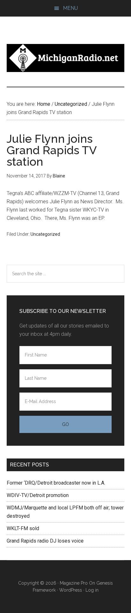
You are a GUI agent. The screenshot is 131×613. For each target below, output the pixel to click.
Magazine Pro (74, 583)
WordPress (70, 590)
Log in (92, 590)
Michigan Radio (66, 58)
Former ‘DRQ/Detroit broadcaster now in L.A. (56, 483)
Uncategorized (45, 234)
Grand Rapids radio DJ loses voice (45, 541)
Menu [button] (70, 8)
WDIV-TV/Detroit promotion (38, 495)
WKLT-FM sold (23, 528)
